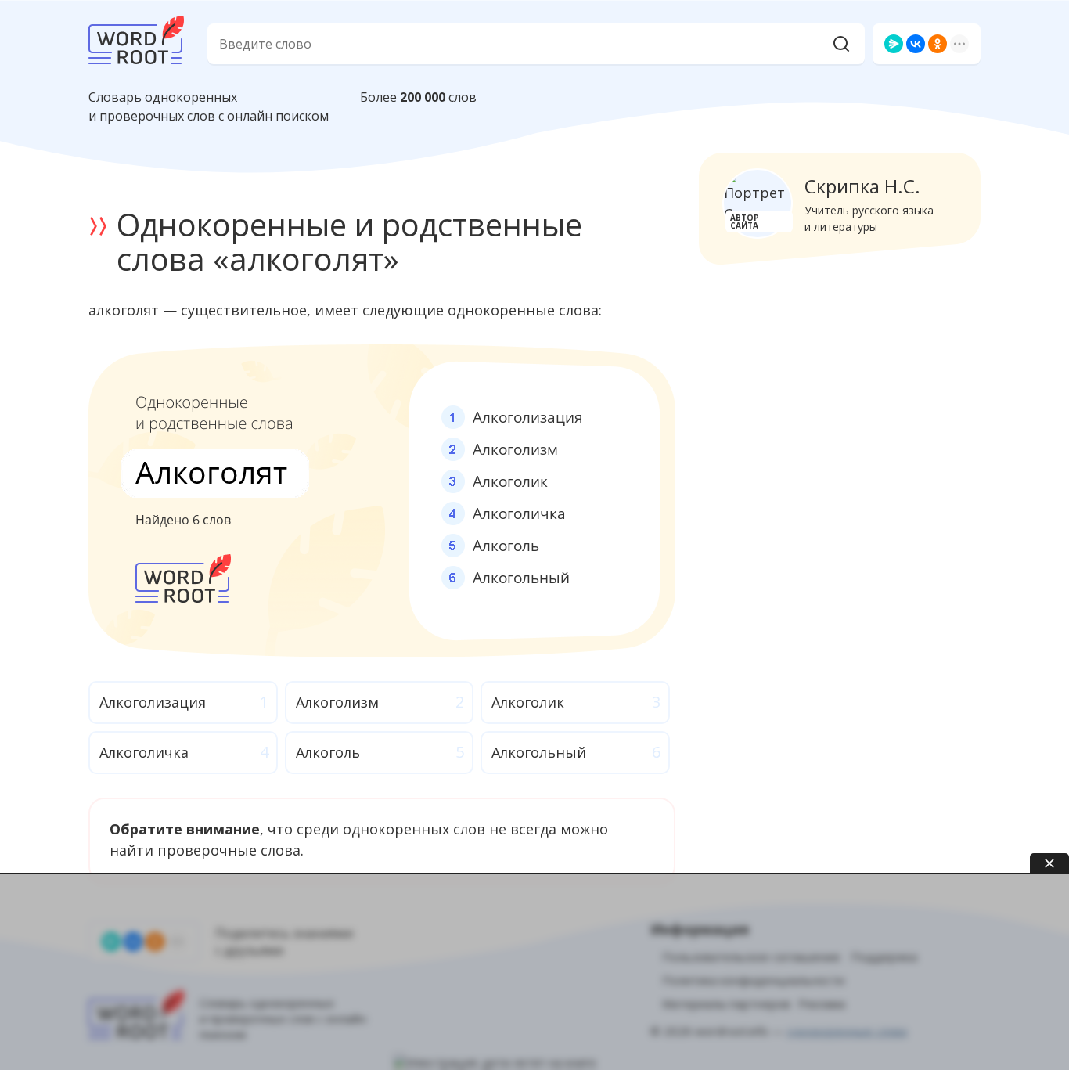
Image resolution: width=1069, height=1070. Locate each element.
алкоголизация (152, 702)
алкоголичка (144, 752)
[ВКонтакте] (915, 43)
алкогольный (538, 752)
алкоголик (527, 702)
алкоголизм (337, 702)
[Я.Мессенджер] (893, 43)
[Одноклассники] (937, 43)
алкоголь (328, 752)
